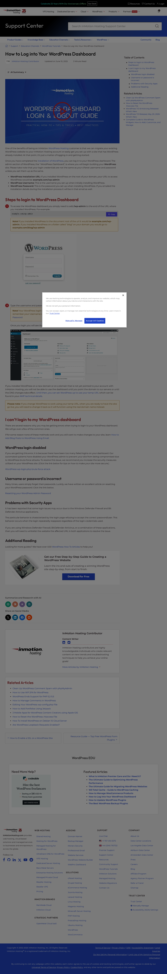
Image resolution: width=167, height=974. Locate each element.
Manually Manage (73, 321)
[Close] (123, 295)
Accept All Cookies (95, 321)
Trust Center (54, 313)
